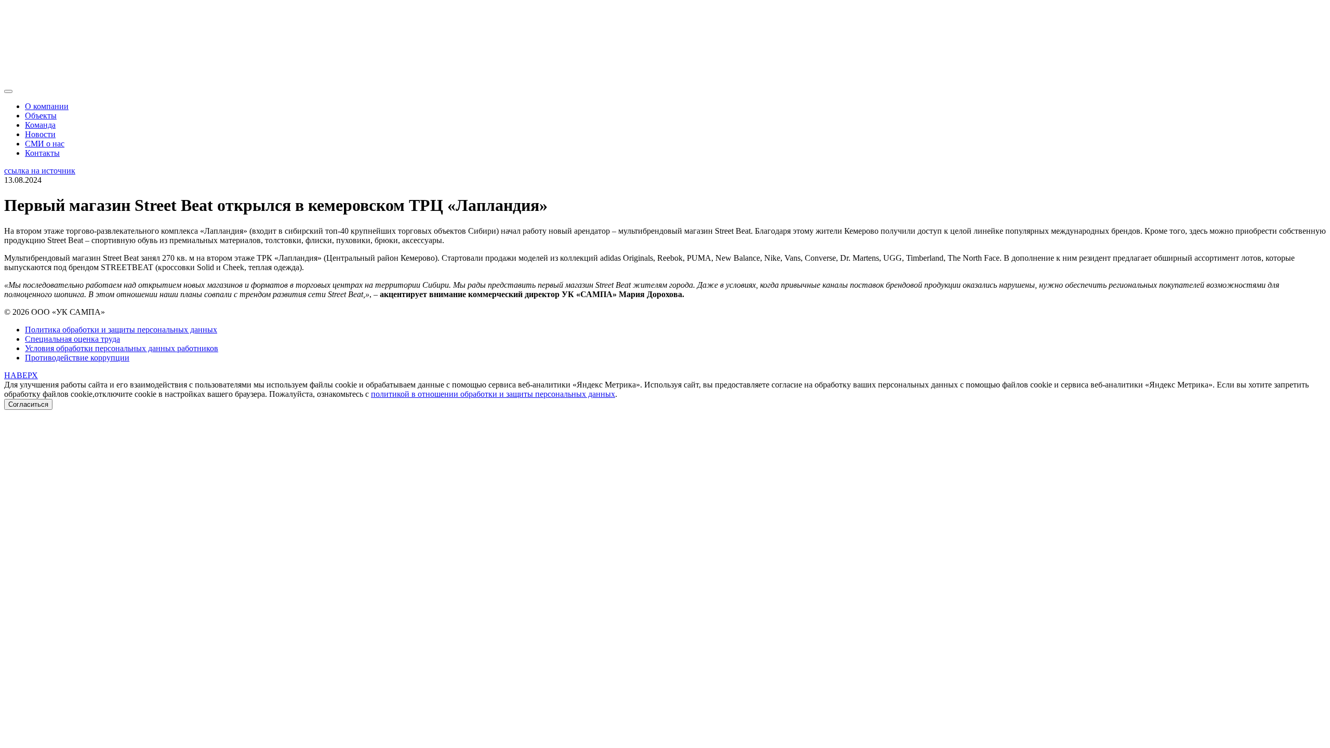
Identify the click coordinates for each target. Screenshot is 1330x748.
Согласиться (28, 404)
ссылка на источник (39, 170)
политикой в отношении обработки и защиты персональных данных (493, 394)
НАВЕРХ (21, 375)
